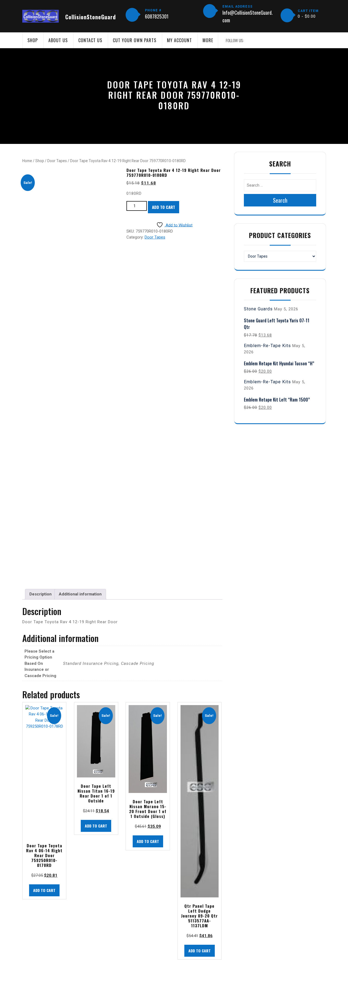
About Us (58, 40)
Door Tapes (57, 161)
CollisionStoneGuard (90, 17)
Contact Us (90, 40)
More (208, 40)
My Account (179, 40)
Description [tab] (40, 594)
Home (27, 161)
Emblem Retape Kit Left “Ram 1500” (277, 399)
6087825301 (157, 16)
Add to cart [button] (44, 890)
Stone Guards (258, 308)
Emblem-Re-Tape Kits (267, 345)
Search (280, 200)
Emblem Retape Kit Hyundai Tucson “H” (279, 363)
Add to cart (163, 207)
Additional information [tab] (80, 594)
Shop (32, 40)
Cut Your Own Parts (134, 40)
